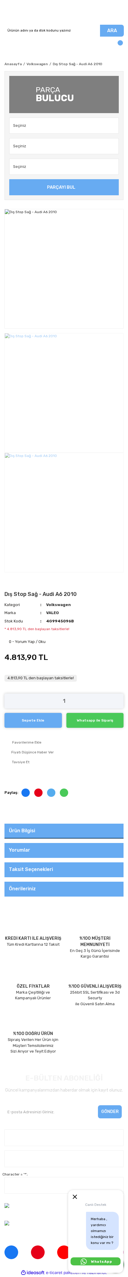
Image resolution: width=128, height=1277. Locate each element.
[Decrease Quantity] (8, 701)
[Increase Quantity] (119, 701)
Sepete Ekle (33, 720)
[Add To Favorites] (64, 742)
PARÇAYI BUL (61, 187)
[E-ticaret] (63, 1272)
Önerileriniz (22, 889)
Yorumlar (19, 850)
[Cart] (118, 45)
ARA (112, 30)
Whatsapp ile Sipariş (95, 720)
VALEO (52, 613)
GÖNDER (110, 1111)
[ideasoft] (33, 1273)
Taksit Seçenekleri (31, 869)
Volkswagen (58, 604)
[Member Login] (10, 45)
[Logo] (64, 12)
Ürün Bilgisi (22, 830)
